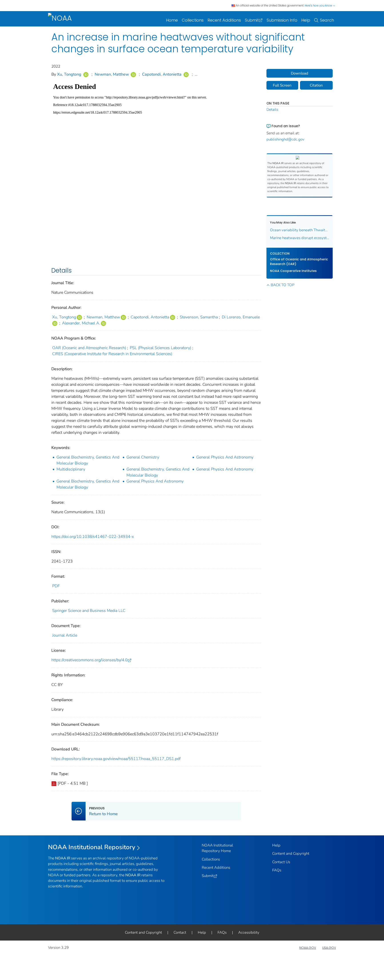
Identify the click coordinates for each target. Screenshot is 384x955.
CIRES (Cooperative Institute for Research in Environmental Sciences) (112, 353)
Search (327, 20)
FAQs (276, 870)
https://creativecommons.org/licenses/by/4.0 (89, 660)
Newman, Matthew (112, 74)
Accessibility (248, 932)
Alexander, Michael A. (81, 323)
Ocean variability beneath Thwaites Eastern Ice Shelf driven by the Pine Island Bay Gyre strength (299, 230)
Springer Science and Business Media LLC (88, 610)
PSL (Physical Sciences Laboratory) (160, 347)
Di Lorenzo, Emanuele (241, 317)
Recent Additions (224, 20)
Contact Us (281, 862)
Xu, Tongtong (69, 74)
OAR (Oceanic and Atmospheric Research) (89, 347)
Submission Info (282, 20)
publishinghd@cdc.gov (285, 139)
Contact (180, 932)
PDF (56, 586)
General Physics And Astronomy (224, 457)
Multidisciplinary (70, 469)
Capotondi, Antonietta (162, 74)
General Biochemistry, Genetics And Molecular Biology (87, 460)
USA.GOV (329, 947)
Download (299, 73)
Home (172, 20)
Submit (252, 20)
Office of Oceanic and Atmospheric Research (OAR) (299, 261)
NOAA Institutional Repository (91, 847)
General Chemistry (142, 457)
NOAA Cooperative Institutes (293, 271)
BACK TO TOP (282, 285)
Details (272, 109)
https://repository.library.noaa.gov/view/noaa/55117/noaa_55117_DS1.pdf (116, 758)
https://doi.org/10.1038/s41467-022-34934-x (92, 536)
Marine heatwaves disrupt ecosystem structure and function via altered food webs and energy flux (299, 237)
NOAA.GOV (307, 947)
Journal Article (64, 635)
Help (305, 20)
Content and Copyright (290, 853)
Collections (193, 20)
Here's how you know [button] (319, 5)
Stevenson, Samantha (199, 317)
